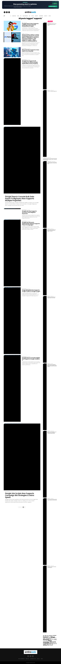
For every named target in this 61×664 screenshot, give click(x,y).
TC (43, 643)
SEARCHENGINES (25, 15)
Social (54, 641)
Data (46, 636)
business (50, 635)
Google (53, 637)
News (55, 639)
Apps (47, 635)
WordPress (45, 645)
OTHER (49, 15)
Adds (43, 635)
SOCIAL (32, 15)
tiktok (50, 643)
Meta (53, 639)
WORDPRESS (41, 15)
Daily (44, 636)
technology (46, 643)
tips (52, 643)
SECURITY (36, 15)
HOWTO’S (45, 15)
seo (51, 641)
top (56, 643)
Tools (54, 643)
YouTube (51, 645)
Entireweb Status (33, 658)
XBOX (48, 645)
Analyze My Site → (53, 6)
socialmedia (46, 642)
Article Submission (21, 658)
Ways (52, 644)
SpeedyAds (27, 658)
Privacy (38, 658)
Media (50, 639)
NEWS (18, 15)
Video (50, 644)
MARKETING (14, 15)
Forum (49, 637)
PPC (20, 15)
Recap (47, 640)
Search (50, 640)
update (47, 644)
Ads (45, 635)
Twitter (44, 644)
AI (10, 15)
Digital (48, 636)
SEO (29, 15)
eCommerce (51, 636)
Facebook (45, 637)
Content (54, 635)
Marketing (46, 639)
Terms (42, 658)
